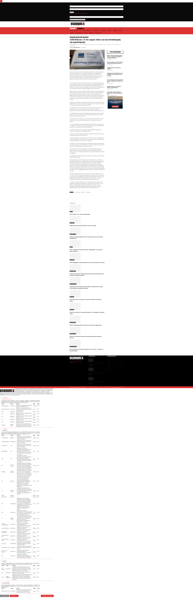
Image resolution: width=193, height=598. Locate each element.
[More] (97, 198)
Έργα (80, 30)
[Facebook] (79, 198)
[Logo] (73, 28)
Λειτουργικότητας (6, 582)
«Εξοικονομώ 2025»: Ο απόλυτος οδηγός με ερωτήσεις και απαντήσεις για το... (95, 382)
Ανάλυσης (5, 560)
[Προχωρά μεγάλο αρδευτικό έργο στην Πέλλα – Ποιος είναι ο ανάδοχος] (87, 219)
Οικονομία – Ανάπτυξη (117, 30)
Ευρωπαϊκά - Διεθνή (73, 234)
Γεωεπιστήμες (72, 259)
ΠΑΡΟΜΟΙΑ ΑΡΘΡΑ (72, 203)
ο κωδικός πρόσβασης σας (75, 11)
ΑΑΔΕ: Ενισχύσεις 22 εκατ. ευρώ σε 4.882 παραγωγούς (80, 214)
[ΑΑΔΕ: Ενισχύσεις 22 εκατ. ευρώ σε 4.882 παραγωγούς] (87, 208)
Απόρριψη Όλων (4, 595)
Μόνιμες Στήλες (98, 33)
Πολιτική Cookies (106, 387)
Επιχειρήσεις (82, 35)
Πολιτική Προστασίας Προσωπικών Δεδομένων (116, 387)
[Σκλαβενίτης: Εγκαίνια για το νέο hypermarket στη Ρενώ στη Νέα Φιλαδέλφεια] (96, 360)
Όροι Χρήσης (101, 387)
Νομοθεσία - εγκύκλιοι (85, 37)
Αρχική (71, 30)
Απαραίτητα (5, 397)
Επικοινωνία (96, 387)
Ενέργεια (76, 30)
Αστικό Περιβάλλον (87, 30)
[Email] (93, 198)
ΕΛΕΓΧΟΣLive (83, 192)
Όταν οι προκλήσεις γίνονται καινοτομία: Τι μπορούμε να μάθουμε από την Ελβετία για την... (115, 81)
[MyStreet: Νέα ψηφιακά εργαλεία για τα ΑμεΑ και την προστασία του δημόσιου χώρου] (87, 319)
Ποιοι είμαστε (92, 387)
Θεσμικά (72, 33)
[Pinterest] (84, 198)
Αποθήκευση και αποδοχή (47, 595)
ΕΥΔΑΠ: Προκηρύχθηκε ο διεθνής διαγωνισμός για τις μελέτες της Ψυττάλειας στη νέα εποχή (87, 262)
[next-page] (70, 352)
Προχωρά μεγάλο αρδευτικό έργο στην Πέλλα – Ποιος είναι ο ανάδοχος (83, 225)
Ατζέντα (85, 33)
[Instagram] (70, 362)
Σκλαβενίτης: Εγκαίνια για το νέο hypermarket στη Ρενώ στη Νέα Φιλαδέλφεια (96, 363)
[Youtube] (73, 362)
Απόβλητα (103, 30)
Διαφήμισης (5, 429)
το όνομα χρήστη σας (74, 7)
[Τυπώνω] (95, 198)
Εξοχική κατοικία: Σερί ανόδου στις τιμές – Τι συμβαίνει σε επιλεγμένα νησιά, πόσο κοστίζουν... (115, 74)
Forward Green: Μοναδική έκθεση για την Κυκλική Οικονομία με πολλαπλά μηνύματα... (95, 373)
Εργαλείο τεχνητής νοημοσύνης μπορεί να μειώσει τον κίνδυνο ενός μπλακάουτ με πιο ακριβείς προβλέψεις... (115, 56)
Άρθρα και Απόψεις (79, 33)
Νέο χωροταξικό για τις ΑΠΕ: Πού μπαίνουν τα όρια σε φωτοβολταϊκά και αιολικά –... (115, 63)
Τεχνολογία (109, 30)
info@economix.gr (78, 361)
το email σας (72, 18)
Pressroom (91, 33)
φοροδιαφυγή (88, 192)
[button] (122, 28)
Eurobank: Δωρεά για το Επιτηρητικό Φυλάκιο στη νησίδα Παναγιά (114, 87)
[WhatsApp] (86, 198)
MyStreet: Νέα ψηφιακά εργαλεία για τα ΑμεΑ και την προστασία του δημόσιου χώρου (86, 325)
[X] (81, 198)
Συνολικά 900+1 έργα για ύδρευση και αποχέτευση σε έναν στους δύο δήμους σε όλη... (114, 93)
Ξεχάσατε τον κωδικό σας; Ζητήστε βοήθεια (78, 13)
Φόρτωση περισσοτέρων (112, 95)
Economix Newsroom (76, 47)
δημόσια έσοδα (78, 192)
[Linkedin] (91, 198)
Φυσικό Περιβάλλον (96, 30)
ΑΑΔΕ (74, 192)
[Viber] (88, 198)
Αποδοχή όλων (14, 595)
